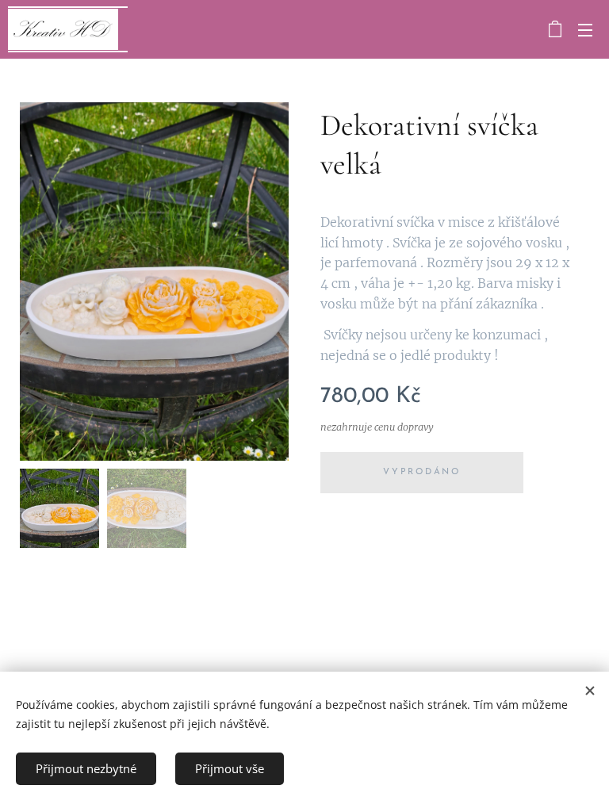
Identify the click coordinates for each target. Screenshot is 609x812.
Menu (585, 29)
